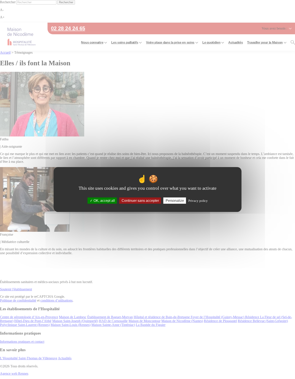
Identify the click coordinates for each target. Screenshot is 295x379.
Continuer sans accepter (140, 200)
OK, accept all (104, 200)
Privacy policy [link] (198, 200)
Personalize (175, 200)
